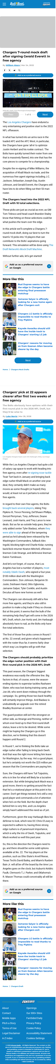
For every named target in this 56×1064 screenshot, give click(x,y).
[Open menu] (4, 4)
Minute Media (16, 1045)
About (5, 1008)
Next (45, 114)
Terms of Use (9, 1028)
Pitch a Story (9, 1023)
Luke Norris (11, 416)
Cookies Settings (35, 1038)
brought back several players (18, 508)
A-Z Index (7, 1038)
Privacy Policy (33, 1023)
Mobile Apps (9, 1018)
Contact (6, 1013)
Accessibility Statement (39, 1033)
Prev (10, 114)
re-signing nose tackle (40, 472)
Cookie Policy (33, 1028)
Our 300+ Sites (34, 1013)
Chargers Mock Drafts (20, 369)
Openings (31, 1008)
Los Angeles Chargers (19, 122)
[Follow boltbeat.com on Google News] (49, 266)
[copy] (19, 70)
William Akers (13, 65)
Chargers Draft (17, 986)
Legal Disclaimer (11, 1033)
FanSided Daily (34, 1018)
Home (5, 369)
